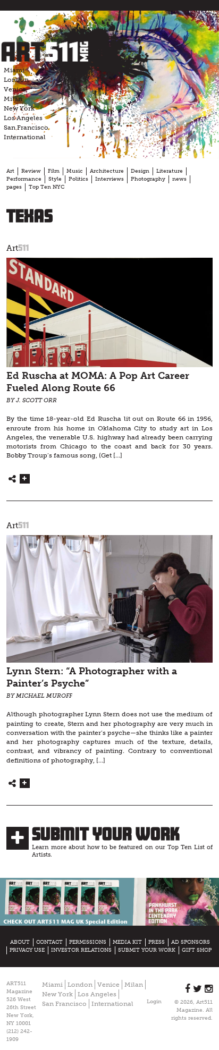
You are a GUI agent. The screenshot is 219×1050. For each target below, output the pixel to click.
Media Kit (127, 942)
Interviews (109, 179)
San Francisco (26, 127)
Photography (148, 179)
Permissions (87, 942)
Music (74, 171)
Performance (23, 179)
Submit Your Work (106, 834)
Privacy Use (27, 950)
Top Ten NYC (46, 187)
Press (156, 942)
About (20, 942)
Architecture (107, 171)
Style (55, 179)
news (179, 179)
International (25, 137)
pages (14, 187)
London (16, 79)
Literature (169, 171)
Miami (14, 70)
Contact (49, 942)
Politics (78, 179)
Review (31, 171)
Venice (15, 89)
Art (10, 171)
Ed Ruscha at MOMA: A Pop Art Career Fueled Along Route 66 (97, 382)
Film (54, 171)
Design (140, 171)
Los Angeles (23, 118)
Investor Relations (81, 950)
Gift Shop (197, 950)
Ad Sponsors (190, 942)
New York (19, 108)
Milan (13, 99)
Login (154, 1001)
